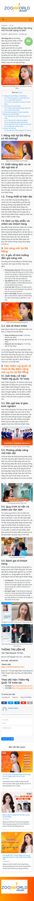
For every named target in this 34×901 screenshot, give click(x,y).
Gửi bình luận (6, 739)
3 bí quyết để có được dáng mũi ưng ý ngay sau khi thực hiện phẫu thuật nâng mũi (17, 857)
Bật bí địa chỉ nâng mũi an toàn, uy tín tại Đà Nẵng (16, 816)
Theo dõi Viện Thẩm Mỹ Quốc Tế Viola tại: (17, 130)
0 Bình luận (23, 34)
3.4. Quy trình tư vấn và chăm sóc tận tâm (17, 124)
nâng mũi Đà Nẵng (25, 697)
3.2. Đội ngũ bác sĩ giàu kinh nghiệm (16, 120)
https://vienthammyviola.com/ (12, 667)
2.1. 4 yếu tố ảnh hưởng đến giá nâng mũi (17, 108)
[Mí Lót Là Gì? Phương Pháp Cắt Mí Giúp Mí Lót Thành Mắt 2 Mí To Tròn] (17, 762)
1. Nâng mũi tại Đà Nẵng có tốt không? (14, 96)
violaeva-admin (13, 708)
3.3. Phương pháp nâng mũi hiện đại (16, 122)
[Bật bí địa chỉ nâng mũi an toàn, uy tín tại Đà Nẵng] (17, 802)
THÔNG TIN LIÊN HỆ (9, 128)
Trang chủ (4, 25)
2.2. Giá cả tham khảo (11, 110)
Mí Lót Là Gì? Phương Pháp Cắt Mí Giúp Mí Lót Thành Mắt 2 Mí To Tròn (17, 775)
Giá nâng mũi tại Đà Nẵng (14, 250)
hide (20, 92)
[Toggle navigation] (30, 19)
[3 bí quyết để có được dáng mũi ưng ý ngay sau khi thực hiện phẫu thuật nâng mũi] (17, 842)
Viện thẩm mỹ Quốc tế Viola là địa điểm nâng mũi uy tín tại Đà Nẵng (16, 369)
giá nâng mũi (6, 697)
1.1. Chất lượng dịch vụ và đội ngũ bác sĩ (16, 98)
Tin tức (11, 25)
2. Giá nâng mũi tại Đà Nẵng (11, 106)
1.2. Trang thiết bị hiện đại (12, 100)
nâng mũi (15, 697)
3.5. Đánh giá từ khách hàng (13, 126)
